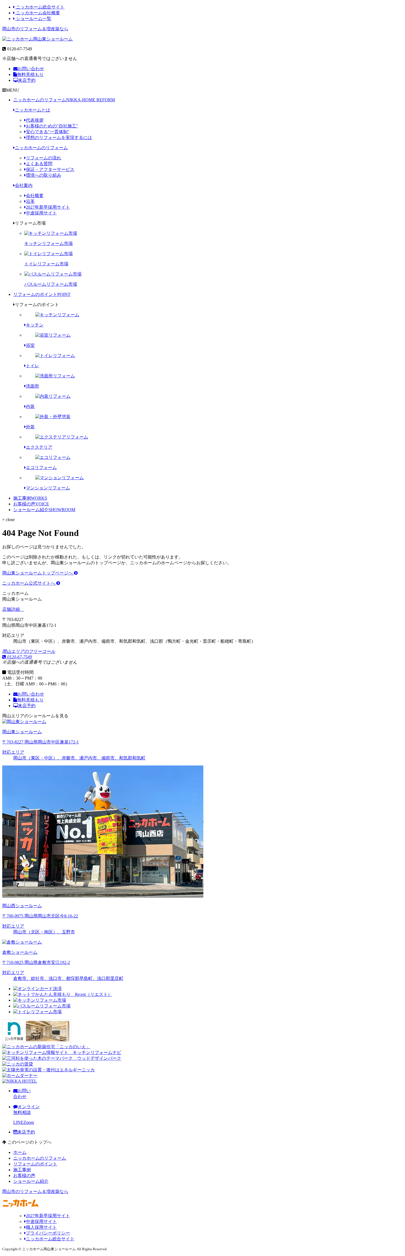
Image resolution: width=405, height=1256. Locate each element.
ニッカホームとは (32, 110)
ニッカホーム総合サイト (39, 7)
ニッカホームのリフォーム (64, 99)
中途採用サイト (41, 213)
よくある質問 (39, 163)
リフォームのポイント (42, 294)
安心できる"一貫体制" (47, 131)
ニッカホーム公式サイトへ (29, 583)
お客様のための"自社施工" (52, 126)
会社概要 (35, 195)
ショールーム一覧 (33, 18)
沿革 (30, 201)
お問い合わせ (31, 68)
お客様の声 (31, 504)
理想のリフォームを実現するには (59, 137)
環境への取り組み (43, 175)
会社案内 (24, 185)
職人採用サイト (41, 1227)
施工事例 (30, 498)
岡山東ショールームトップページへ (38, 573)
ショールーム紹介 (44, 509)
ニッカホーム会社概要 (37, 12)
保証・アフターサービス (50, 169)
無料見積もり (30, 74)
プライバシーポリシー (48, 1233)
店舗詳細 (11, 609)
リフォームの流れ (43, 158)
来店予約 (27, 80)
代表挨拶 (35, 120)
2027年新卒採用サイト (48, 207)
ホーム (19, 1152)
